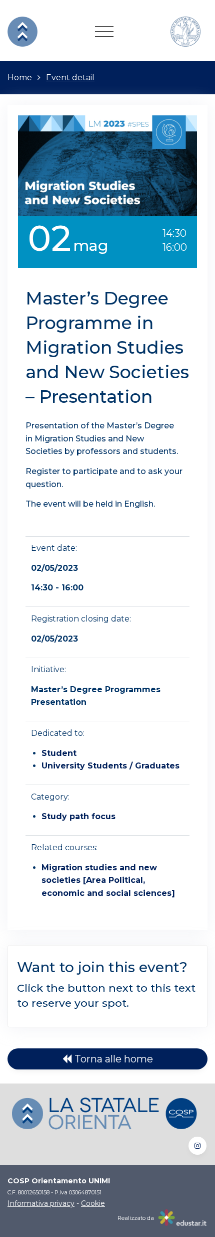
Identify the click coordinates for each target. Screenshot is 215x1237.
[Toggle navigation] (104, 32)
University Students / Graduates (111, 765)
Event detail (70, 77)
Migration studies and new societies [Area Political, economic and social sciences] (108, 880)
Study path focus (79, 816)
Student (59, 753)
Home (20, 77)
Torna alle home (112, 1059)
